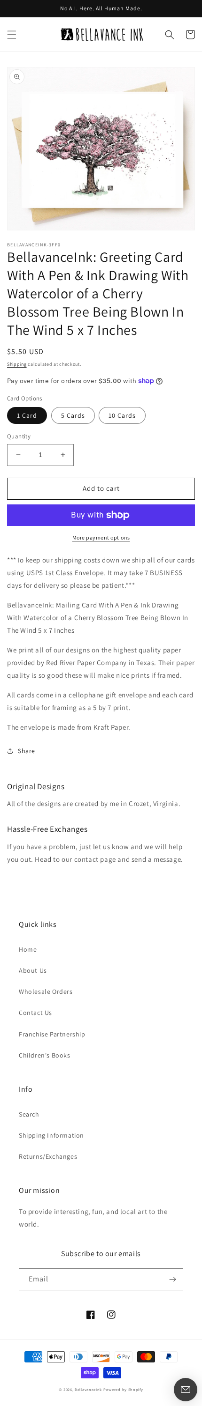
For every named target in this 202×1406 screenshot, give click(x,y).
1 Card (27, 415)
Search (29, 1114)
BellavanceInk (88, 1389)
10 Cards (122, 415)
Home (28, 949)
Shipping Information (51, 1135)
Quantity (19, 436)
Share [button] (26, 751)
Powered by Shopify (123, 1389)
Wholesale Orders (46, 991)
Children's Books (44, 1055)
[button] (11, 34)
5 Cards (73, 415)
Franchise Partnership (52, 1034)
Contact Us (35, 1012)
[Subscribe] (172, 1279)
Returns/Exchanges (48, 1156)
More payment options (101, 537)
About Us (33, 970)
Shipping (17, 364)
